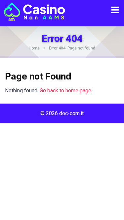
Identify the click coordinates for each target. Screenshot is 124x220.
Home (34, 48)
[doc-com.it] (32, 10)
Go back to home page (65, 90)
